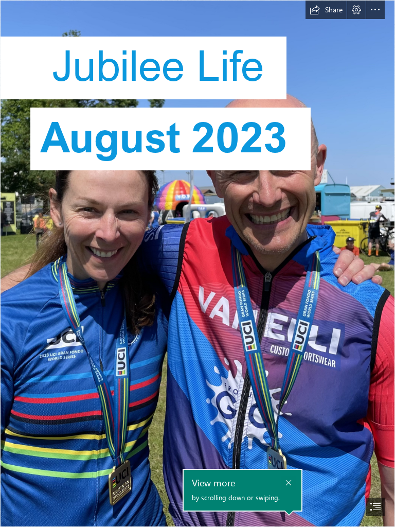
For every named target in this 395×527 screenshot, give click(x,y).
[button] (326, 10)
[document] (197, 263)
